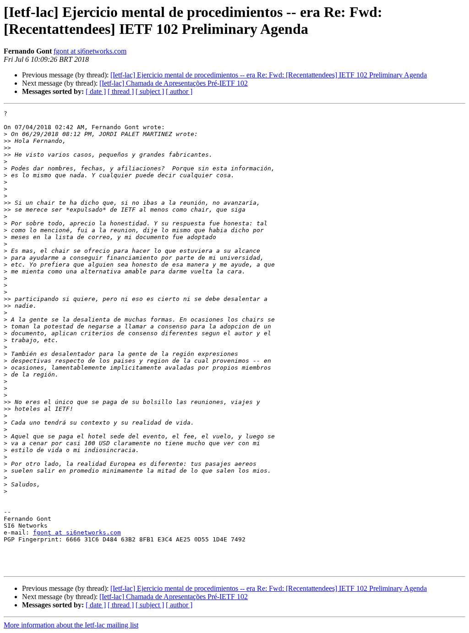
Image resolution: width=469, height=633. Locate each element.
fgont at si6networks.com (90, 51)
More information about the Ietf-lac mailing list (71, 625)
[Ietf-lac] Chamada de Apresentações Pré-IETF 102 (173, 83)
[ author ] (179, 91)
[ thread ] (121, 91)
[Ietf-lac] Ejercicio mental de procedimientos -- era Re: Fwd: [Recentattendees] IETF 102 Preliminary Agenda (268, 75)
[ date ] (96, 91)
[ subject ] (150, 91)
